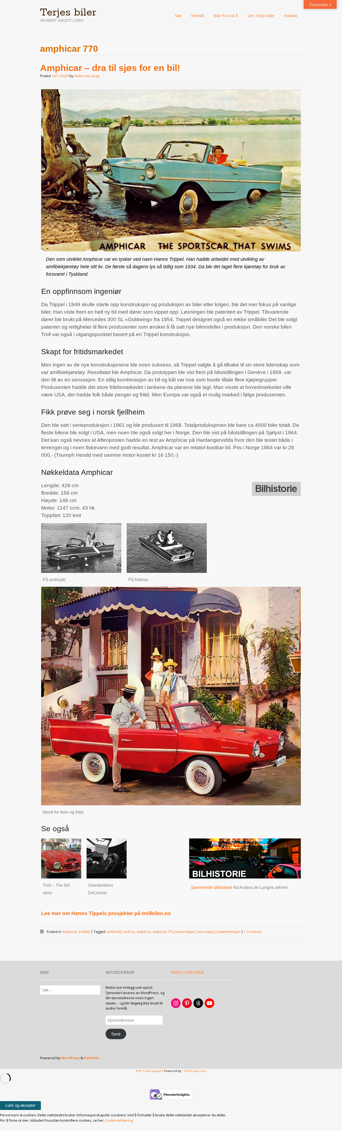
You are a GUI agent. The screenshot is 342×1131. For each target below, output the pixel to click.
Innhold (197, 15)
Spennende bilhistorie (211, 887)
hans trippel (206, 931)
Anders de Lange (87, 76)
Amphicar (70, 931)
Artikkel (84, 931)
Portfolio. (92, 1057)
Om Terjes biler (261, 15)
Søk (178, 15)
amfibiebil (114, 931)
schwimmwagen (228, 931)
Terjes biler (68, 12)
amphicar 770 (163, 931)
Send (115, 1034)
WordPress (70, 1057)
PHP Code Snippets (149, 1071)
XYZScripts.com (195, 1071)
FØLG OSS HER (187, 972)
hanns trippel (185, 931)
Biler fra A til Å (225, 15)
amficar (129, 931)
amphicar (144, 931)
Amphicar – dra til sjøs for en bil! (110, 68)
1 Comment (253, 931)
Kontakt (291, 15)
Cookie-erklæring (119, 1120)
